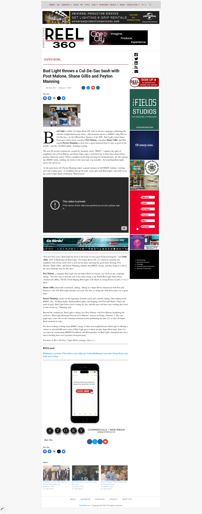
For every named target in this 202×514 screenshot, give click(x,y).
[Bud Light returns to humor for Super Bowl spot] (85, 473)
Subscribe (100, 499)
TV (142, 5)
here (93, 340)
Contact (113, 499)
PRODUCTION (132, 5)
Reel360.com (84, 505)
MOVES (113, 5)
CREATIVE (65, 5)
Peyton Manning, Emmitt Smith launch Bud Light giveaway (114, 483)
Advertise (85, 499)
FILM (93, 5)
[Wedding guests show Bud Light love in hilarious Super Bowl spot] (56, 473)
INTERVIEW (103, 5)
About (73, 499)
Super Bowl (52, 59)
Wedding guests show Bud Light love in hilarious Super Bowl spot (56, 483)
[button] (150, 4)
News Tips (127, 499)
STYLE (87, 5)
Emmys (52, 5)
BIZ (58, 5)
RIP (81, 5)
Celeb (75, 5)
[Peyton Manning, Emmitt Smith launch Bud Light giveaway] (114, 473)
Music (122, 5)
